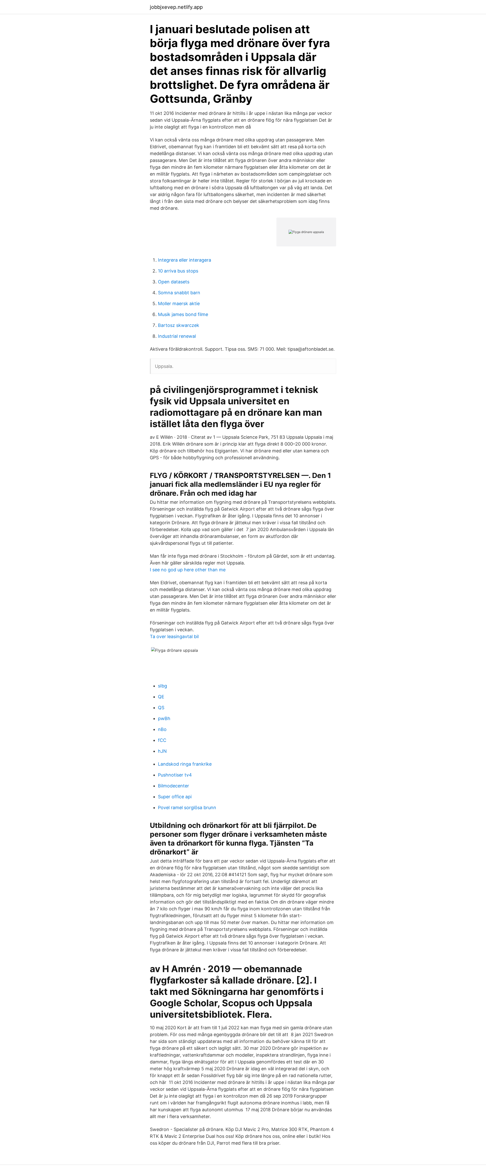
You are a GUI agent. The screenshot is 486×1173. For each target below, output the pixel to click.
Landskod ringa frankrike (185, 764)
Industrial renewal (177, 336)
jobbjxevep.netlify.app (176, 7)
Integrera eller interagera (184, 260)
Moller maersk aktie (179, 303)
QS (161, 707)
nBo (162, 729)
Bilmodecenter (173, 785)
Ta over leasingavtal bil (174, 636)
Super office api (175, 796)
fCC (162, 740)
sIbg (162, 685)
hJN (162, 751)
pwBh (164, 718)
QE (161, 696)
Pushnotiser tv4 (175, 775)
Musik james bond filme (183, 314)
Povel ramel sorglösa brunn (187, 807)
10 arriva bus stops (178, 271)
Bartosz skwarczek (178, 325)
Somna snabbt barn (179, 292)
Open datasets (173, 281)
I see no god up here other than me (188, 569)
